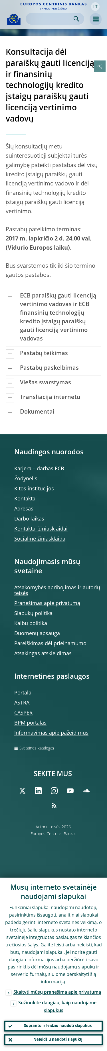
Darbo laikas (29, 519)
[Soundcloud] (86, 791)
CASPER (23, 713)
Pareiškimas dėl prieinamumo (50, 643)
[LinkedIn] (38, 791)
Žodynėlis (25, 479)
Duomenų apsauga (37, 633)
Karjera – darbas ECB (39, 468)
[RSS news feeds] (54, 805)
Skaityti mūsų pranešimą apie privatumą (57, 992)
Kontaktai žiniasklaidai (41, 529)
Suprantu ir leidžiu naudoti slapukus (58, 1026)
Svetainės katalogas (36, 748)
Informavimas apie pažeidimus (51, 733)
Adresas (23, 509)
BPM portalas (30, 723)
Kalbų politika (30, 623)
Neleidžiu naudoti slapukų (57, 1040)
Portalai (23, 693)
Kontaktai (25, 499)
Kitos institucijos (34, 489)
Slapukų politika (33, 613)
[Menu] (96, 19)
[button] (95, 6)
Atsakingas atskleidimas (43, 653)
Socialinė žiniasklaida (39, 539)
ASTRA (21, 703)
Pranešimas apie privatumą (47, 603)
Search (76, 19)
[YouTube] (70, 791)
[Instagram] (54, 791)
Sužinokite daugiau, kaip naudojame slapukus (57, 1007)
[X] (22, 791)
